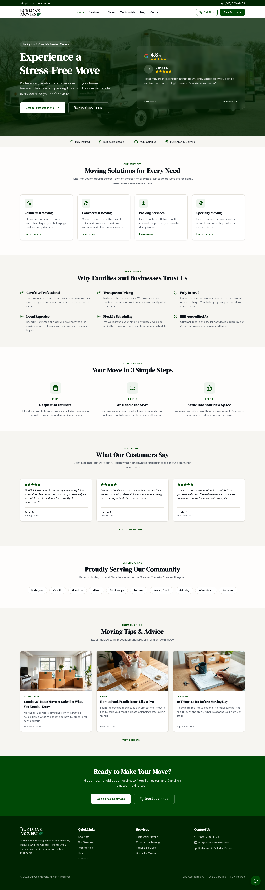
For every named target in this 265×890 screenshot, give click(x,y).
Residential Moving (147, 836)
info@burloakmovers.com (35, 3)
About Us (83, 836)
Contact (155, 12)
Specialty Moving (146, 853)
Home (80, 12)
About (111, 12)
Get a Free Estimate (40, 107)
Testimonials (127, 12)
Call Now (209, 12)
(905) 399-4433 (234, 3)
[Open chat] (256, 881)
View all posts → (132, 739)
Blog (142, 12)
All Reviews (229, 101)
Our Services (85, 842)
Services (94, 12)
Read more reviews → (132, 529)
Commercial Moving (148, 842)
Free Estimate (232, 12)
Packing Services (146, 847)
